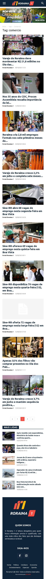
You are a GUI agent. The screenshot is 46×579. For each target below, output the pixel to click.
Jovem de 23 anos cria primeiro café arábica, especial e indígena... (29, 459)
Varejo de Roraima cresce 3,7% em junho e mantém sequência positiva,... (20, 401)
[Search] (42, 3)
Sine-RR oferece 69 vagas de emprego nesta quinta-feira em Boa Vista (21, 249)
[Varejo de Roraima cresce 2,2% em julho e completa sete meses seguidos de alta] (23, 159)
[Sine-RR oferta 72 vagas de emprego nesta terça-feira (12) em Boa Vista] (23, 309)
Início (4, 26)
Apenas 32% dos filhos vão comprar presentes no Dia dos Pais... (20, 363)
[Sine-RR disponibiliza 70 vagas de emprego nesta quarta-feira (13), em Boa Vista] (23, 271)
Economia (33, 565)
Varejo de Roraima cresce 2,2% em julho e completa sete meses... (22, 174)
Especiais (26, 567)
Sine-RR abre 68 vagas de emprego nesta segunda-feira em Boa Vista (22, 211)
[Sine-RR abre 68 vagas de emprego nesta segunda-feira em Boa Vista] (23, 194)
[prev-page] (12, 419)
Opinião (34, 567)
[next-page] (33, 419)
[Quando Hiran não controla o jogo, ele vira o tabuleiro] (8, 448)
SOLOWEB (28, 574)
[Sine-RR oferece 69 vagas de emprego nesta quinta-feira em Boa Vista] (23, 232)
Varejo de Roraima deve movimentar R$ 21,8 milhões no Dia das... (21, 61)
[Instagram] (26, 555)
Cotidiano (24, 565)
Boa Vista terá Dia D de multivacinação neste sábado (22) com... (29, 484)
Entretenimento (14, 567)
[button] (4, 3)
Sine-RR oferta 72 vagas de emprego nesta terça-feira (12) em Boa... (23, 325)
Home (9, 565)
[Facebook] (19, 555)
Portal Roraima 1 (7, 67)
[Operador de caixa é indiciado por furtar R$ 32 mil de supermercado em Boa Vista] (8, 473)
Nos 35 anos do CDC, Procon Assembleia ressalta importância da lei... (21, 99)
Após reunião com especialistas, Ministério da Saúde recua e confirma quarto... (30, 435)
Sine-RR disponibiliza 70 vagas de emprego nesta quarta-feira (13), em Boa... (22, 287)
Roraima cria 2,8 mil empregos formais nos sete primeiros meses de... (22, 137)
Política (16, 565)
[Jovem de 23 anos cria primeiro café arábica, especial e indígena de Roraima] (8, 460)
